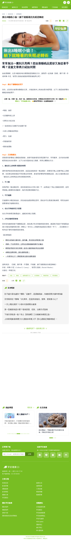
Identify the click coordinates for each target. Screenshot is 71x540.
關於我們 (5, 507)
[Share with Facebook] (63, 20)
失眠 (11, 275)
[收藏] (50, 20)
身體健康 (18, 14)
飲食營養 (25, 7)
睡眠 (17, 275)
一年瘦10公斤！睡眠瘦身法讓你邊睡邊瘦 (21, 256)
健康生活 (15, 7)
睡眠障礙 (46, 275)
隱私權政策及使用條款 (9, 516)
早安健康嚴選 (40, 513)
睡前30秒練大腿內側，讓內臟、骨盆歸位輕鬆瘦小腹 (25, 240)
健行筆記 (39, 527)
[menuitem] (5, 7)
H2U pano (39, 521)
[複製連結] (67, 20)
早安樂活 (5, 498)
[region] (35, 100)
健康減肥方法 (26, 275)
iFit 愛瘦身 (39, 530)
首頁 (3, 14)
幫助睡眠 (55, 275)
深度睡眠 (36, 275)
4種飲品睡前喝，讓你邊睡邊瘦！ (18, 252)
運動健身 (45, 7)
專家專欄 (39, 492)
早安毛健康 (40, 519)
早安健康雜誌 (40, 516)
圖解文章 (5, 495)
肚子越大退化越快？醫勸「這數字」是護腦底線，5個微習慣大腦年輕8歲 (33, 294)
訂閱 (29, 454)
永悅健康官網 (40, 507)
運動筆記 (39, 524)
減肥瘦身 (35, 7)
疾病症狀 (5, 7)
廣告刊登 (5, 513)
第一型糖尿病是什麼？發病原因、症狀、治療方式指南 (26, 309)
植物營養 (39, 495)
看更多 (29, 407)
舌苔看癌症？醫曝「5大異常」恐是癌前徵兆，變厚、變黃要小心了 (31, 299)
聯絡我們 (5, 510)
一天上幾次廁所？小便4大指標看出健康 (20, 304)
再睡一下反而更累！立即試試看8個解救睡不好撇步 (24, 244)
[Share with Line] (59, 20)
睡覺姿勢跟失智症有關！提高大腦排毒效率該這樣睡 (25, 248)
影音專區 (65, 7)
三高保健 (55, 7)
